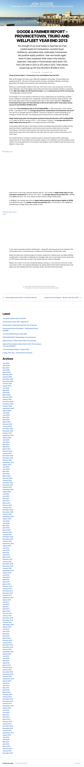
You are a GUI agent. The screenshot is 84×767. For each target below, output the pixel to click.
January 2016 (7, 643)
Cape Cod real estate (50, 286)
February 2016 (7, 640)
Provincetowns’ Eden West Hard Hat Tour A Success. (20, 325)
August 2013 (7, 708)
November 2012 (8, 728)
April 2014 (6, 690)
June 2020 (6, 523)
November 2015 (8, 647)
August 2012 (7, 735)
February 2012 (7, 748)
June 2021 (6, 496)
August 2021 (7, 492)
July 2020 (6, 521)
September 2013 (8, 706)
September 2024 (8, 408)
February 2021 (7, 505)
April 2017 (6, 609)
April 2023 (6, 446)
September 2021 (8, 489)
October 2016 (7, 622)
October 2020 (7, 514)
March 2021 (6, 503)
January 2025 (7, 399)
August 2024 (7, 410)
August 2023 (7, 437)
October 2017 (7, 595)
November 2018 (8, 566)
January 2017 (7, 615)
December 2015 (8, 645)
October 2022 (7, 460)
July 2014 (6, 683)
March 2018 (6, 584)
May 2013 (6, 715)
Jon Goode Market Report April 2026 (15, 334)
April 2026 (6, 370)
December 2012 (8, 726)
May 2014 (6, 688)
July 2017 (6, 602)
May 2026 (6, 368)
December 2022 (8, 456)
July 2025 (6, 388)
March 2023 (6, 449)
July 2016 (6, 629)
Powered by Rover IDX (21, 763)
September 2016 (8, 624)
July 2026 (6, 363)
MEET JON (42, 22)
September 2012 (8, 733)
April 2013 (6, 717)
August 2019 (7, 546)
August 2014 (7, 681)
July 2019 (6, 548)
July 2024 (6, 413)
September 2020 (8, 516)
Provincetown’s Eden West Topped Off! (15, 322)
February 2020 (7, 532)
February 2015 (7, 667)
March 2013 (6, 719)
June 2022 (6, 469)
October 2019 (7, 541)
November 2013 (8, 701)
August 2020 (7, 519)
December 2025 (8, 379)
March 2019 (6, 557)
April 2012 (6, 744)
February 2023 (7, 451)
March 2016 (6, 638)
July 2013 (6, 710)
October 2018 (7, 568)
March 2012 (6, 746)
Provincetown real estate (53, 288)
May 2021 (6, 498)
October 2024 (7, 406)
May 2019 (6, 552)
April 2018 (6, 582)
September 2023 (8, 435)
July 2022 (6, 467)
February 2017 (7, 613)
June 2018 (6, 577)
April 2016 (6, 636)
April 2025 (6, 392)
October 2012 (7, 730)
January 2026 (7, 377)
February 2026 (7, 374)
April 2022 (6, 474)
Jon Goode (42, 4)
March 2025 (6, 395)
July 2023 (6, 440)
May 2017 (6, 606)
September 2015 (8, 652)
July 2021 (6, 494)
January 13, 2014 (48, 72)
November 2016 (8, 620)
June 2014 (6, 685)
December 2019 (8, 537)
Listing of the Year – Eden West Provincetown (17, 353)
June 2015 (6, 658)
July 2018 (6, 575)
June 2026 (6, 365)
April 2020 (6, 528)
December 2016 (8, 618)
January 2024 (7, 426)
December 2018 (8, 564)
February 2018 (7, 586)
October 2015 (7, 649)
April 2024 (6, 419)
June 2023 (6, 442)
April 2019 (6, 555)
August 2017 (7, 600)
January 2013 (7, 724)
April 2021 (6, 501)
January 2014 (7, 697)
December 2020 (8, 510)
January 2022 (7, 480)
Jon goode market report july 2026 (14, 318)
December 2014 (8, 672)
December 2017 (8, 591)
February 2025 (7, 397)
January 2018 (7, 588)
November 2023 (8, 431)
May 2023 (6, 444)
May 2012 (6, 742)
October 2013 (7, 703)
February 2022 (7, 478)
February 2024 (7, 424)
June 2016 (6, 631)
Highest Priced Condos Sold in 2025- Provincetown (19, 340)
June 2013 (6, 712)
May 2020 (6, 525)
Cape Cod (30, 286)
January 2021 (7, 507)
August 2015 (7, 654)
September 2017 (8, 597)
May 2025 (6, 390)
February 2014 (7, 694)
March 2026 (6, 372)
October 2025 (7, 383)
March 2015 (6, 665)
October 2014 (7, 676)
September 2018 (8, 570)
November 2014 (8, 674)
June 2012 (6, 739)
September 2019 (8, 543)
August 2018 (7, 573)
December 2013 (8, 699)
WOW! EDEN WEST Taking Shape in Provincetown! (19, 337)
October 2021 (7, 487)
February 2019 (7, 559)
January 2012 (7, 751)
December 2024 (8, 401)
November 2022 (8, 458)
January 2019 (7, 561)
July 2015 (6, 656)
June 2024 (6, 415)
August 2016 (7, 627)
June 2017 (6, 604)
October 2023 (7, 433)
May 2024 (6, 417)
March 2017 (6, 611)
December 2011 (8, 753)
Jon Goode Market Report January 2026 (16, 349)
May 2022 (6, 471)
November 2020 (8, 512)
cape (26, 286)
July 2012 (6, 737)
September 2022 (8, 462)
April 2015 (6, 663)
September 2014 (8, 679)
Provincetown (28, 288)
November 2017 (8, 593)
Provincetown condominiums (39, 288)
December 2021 (8, 483)
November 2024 (8, 404)
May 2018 (6, 579)
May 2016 (6, 634)
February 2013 (7, 721)
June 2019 (6, 550)
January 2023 (7, 453)
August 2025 (7, 386)
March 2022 (6, 476)
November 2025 (8, 381)
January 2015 (7, 670)
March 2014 (6, 692)
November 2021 (8, 485)
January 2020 (7, 534)
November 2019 (8, 539)
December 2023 (8, 428)
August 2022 (7, 465)
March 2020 (6, 530)
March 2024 (6, 422)
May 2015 (6, 661)
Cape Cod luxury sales (38, 286)
